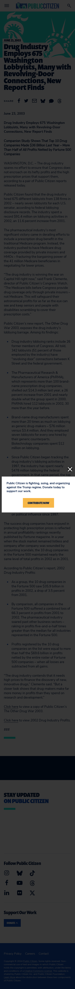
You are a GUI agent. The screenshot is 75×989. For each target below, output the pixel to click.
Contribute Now (38, 503)
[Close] (70, 469)
